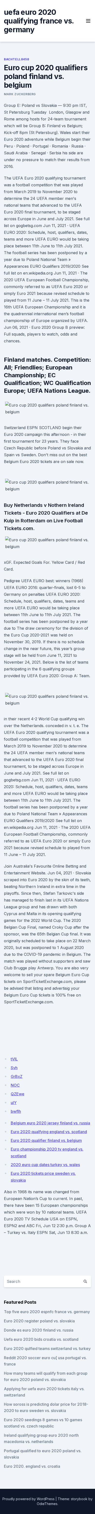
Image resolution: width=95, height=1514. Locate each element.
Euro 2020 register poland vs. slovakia (39, 1320)
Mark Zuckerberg (20, 94)
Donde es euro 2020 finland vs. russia (38, 1330)
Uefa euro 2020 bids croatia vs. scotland (41, 1339)
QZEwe (17, 1093)
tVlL (14, 1059)
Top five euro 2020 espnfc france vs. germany (47, 1311)
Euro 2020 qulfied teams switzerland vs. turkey (47, 1348)
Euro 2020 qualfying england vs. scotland (49, 1131)
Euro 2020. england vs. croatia (32, 1466)
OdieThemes (47, 1504)
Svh (14, 1067)
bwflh (16, 1111)
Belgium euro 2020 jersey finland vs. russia (50, 1123)
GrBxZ (16, 1076)
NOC (15, 1085)
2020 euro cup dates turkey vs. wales (45, 1164)
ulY (14, 1102)
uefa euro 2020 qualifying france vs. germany (39, 21)
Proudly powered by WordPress (28, 1499)
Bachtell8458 (16, 59)
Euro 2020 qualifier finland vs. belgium (46, 1140)
